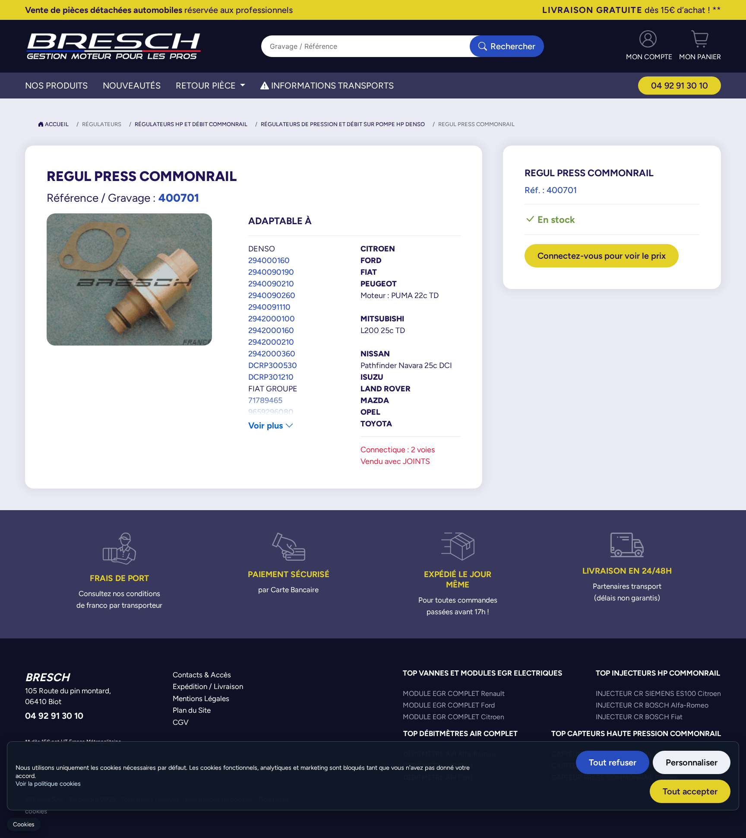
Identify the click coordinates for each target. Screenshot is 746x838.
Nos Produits (56, 85)
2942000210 (271, 341)
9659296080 (271, 411)
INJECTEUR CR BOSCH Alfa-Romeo (652, 705)
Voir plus (266, 425)
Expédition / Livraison (208, 686)
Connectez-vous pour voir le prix (601, 255)
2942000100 (271, 318)
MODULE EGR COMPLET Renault (454, 693)
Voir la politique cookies (48, 783)
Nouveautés (132, 85)
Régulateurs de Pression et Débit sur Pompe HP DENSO (343, 124)
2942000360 (271, 353)
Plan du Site (192, 710)
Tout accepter (690, 791)
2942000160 (271, 330)
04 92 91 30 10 (679, 85)
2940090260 (271, 295)
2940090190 (271, 271)
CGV (181, 722)
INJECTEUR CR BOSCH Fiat (639, 717)
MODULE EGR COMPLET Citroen (453, 717)
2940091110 (269, 306)
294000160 (269, 260)
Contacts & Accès (202, 674)
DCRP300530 (272, 365)
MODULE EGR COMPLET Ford (449, 705)
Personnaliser (692, 762)
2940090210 (271, 283)
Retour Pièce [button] (207, 85)
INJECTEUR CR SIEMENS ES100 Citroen (658, 693)
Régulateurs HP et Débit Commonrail (191, 124)
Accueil (56, 124)
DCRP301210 (271, 376)
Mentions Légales (201, 698)
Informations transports (331, 85)
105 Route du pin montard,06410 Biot (68, 696)
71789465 (265, 400)
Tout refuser (612, 762)
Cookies (23, 824)
